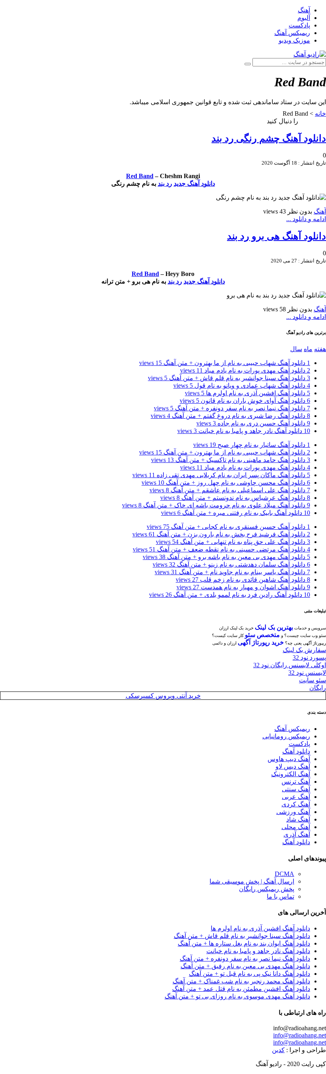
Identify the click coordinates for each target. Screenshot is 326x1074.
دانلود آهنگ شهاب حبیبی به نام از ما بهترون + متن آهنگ (224, 362)
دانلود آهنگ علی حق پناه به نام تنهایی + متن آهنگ (233, 541)
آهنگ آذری (296, 834)
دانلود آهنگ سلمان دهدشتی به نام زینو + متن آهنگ (231, 564)
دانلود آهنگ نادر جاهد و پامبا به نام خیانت (243, 430)
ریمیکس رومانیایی (286, 736)
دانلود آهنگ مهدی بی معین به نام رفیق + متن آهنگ (245, 966)
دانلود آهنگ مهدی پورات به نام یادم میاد (245, 370)
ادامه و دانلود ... (306, 219)
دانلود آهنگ (296, 751)
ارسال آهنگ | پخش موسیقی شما (252, 881)
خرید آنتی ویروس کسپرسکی (163, 695)
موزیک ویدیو (294, 40)
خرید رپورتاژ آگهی (261, 642)
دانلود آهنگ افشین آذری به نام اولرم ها (247, 393)
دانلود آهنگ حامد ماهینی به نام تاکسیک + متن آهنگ (230, 459)
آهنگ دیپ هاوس (289, 758)
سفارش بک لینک (304, 650)
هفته (320, 349)
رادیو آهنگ (313, 121)
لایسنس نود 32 (307, 672)
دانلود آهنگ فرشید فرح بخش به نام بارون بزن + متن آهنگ (221, 534)
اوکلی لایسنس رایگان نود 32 (289, 665)
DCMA (284, 873)
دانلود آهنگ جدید (194, 183)
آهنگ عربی (296, 796)
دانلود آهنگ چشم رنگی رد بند (269, 138)
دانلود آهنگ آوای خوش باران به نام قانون (245, 400)
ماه (308, 349)
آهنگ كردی (295, 804)
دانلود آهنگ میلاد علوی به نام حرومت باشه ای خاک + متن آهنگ (216, 505)
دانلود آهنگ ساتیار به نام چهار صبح (251, 444)
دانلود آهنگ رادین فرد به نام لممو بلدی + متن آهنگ (229, 594)
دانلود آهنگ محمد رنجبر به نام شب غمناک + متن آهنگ (241, 981)
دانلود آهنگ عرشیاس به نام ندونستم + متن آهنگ (235, 497)
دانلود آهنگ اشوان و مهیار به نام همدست (243, 587)
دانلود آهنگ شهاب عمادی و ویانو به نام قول (241, 385)
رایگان (317, 687)
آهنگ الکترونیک (290, 774)
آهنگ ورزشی (293, 811)
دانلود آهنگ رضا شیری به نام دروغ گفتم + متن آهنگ (230, 415)
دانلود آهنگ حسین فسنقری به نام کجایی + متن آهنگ (228, 526)
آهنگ (304, 10)
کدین (278, 1050)
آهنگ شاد (298, 819)
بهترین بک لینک (274, 627)
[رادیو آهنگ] (309, 54)
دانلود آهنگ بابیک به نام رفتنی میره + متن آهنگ (235, 512)
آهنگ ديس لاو (293, 766)
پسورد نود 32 (309, 657)
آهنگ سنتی (296, 789)
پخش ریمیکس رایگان (266, 889)
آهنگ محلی (295, 826)
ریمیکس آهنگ (292, 32)
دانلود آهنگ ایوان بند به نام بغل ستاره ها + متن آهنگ (244, 943)
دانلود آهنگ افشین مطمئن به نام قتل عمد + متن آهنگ (241, 988)
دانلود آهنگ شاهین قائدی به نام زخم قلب (243, 579)
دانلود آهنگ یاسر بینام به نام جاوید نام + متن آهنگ (232, 572)
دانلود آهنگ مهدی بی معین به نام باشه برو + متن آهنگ (226, 557)
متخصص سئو (262, 634)
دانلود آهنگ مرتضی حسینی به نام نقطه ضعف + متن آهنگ (221, 549)
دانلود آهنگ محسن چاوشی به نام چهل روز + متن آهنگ (226, 482)
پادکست (299, 25)
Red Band (139, 176)
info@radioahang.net (299, 1035)
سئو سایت (312, 680)
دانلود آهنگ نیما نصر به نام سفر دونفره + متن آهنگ (232, 408)
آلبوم (303, 17)
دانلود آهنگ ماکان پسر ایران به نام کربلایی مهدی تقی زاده (221, 475)
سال (296, 349)
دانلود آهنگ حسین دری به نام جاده (253, 423)
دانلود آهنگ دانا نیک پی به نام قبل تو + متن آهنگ (249, 973)
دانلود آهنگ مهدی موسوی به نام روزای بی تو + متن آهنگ (237, 996)
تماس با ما (280, 896)
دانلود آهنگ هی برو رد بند (276, 236)
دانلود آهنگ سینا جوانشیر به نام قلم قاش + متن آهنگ (229, 378)
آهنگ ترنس (295, 781)
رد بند (165, 183)
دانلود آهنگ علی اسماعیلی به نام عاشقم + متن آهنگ (229, 490)
